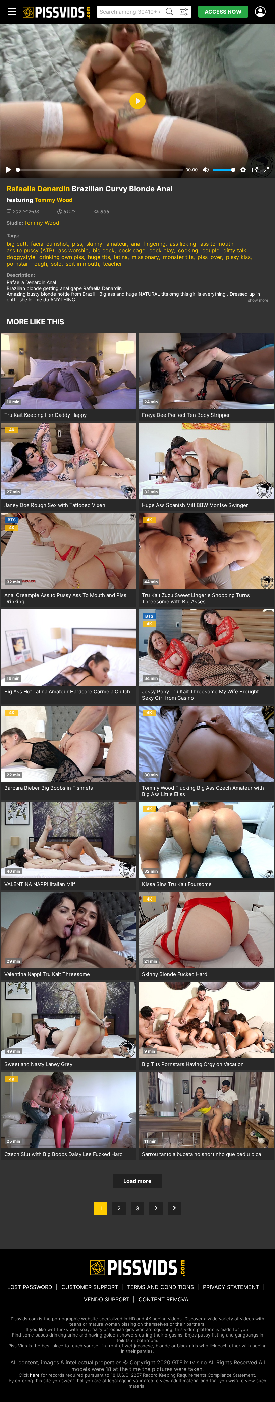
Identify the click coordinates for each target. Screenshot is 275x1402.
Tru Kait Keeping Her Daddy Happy (45, 415)
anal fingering (148, 243)
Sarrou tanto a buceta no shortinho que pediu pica (201, 1154)
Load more (137, 1181)
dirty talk (234, 250)
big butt (17, 243)
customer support (89, 1287)
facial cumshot (49, 243)
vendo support (106, 1299)
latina (121, 257)
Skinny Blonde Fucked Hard (174, 974)
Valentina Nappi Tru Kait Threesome (47, 974)
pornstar (17, 263)
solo (56, 263)
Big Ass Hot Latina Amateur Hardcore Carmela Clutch (67, 691)
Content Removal (165, 1299)
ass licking (183, 243)
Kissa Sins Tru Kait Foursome (177, 884)
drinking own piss (61, 257)
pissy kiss (238, 257)
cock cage (132, 250)
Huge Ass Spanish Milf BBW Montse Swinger (195, 505)
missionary (145, 257)
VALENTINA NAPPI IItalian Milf (39, 884)
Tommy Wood (54, 199)
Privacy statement (231, 1287)
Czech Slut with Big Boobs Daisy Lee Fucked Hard (63, 1154)
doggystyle (21, 257)
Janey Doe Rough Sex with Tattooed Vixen (54, 505)
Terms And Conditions (160, 1287)
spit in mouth (82, 263)
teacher (112, 263)
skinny (94, 243)
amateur (116, 243)
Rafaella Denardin (38, 188)
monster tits (178, 257)
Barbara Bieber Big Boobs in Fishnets (48, 788)
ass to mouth (216, 243)
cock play (161, 250)
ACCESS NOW (223, 11)
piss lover (210, 257)
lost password (29, 1287)
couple (210, 250)
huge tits (99, 257)
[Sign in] (261, 11)
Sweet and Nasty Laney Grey (38, 1064)
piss (77, 243)
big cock (104, 250)
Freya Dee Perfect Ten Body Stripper (186, 415)
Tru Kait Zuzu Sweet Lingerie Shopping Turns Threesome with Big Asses (196, 598)
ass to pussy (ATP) (30, 250)
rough (39, 263)
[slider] (99, 170)
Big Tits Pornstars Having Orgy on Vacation (193, 1064)
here (35, 1375)
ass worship (73, 250)
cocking (188, 250)
